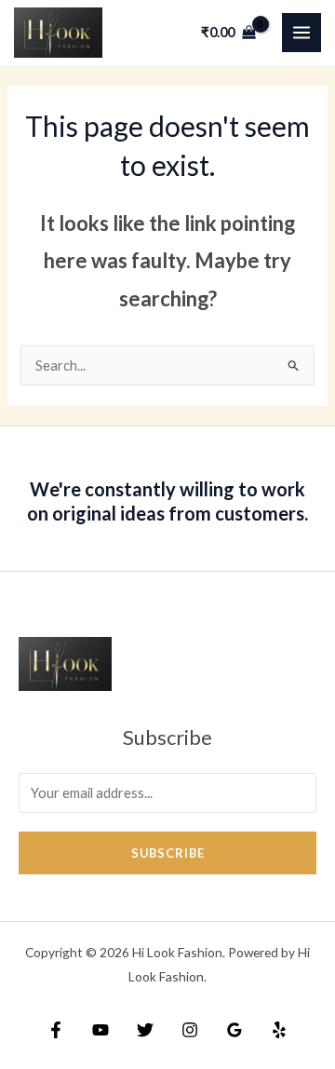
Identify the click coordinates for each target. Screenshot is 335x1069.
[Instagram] (189, 1030)
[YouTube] (100, 1030)
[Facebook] (55, 1030)
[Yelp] (279, 1030)
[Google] (234, 1030)
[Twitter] (145, 1030)
